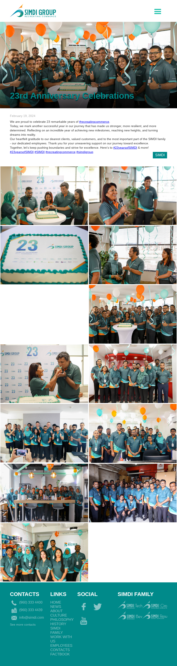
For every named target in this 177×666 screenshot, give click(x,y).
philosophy (61, 620)
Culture (58, 615)
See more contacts (23, 624)
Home (55, 602)
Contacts (60, 650)
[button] (158, 10)
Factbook (60, 654)
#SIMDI (40, 152)
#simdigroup (84, 152)
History (58, 624)
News (55, 607)
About (56, 611)
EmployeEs (61, 646)
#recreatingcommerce (94, 121)
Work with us (61, 639)
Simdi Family (56, 630)
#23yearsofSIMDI (125, 147)
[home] (33, 10)
